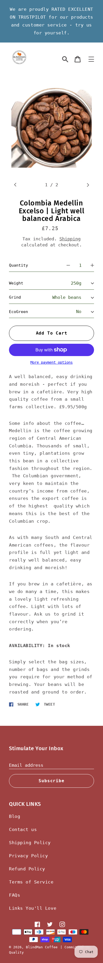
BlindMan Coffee (42, 947)
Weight (16, 283)
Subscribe (51, 780)
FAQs (14, 895)
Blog (14, 816)
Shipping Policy (30, 842)
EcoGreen (18, 311)
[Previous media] (15, 185)
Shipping (70, 238)
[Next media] (88, 185)
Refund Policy (27, 868)
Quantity (18, 265)
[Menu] (91, 59)
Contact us (23, 829)
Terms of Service (31, 882)
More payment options (51, 362)
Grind (15, 297)
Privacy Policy (28, 855)
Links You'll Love (32, 908)
